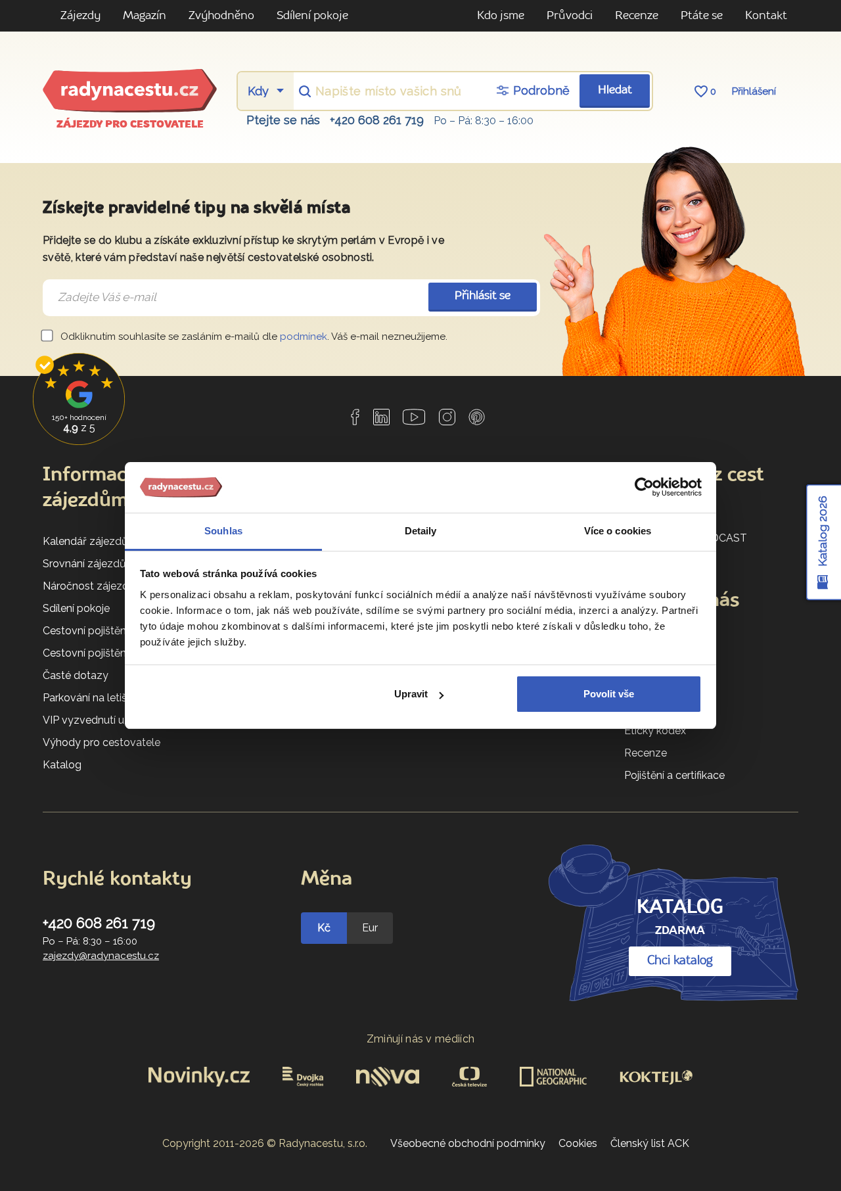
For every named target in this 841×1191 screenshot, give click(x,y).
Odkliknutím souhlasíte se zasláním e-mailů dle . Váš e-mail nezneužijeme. (252, 336)
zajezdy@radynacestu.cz (101, 956)
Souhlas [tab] (223, 530)
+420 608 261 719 (377, 120)
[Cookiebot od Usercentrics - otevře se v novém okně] (644, 488)
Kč (323, 928)
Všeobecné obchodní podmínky (467, 1143)
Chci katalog (680, 961)
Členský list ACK (649, 1143)
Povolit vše (608, 693)
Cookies (577, 1143)
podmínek (303, 336)
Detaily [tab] (421, 530)
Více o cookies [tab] (617, 530)
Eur (370, 928)
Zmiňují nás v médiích (421, 1039)
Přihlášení (754, 91)
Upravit (411, 693)
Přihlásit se (483, 296)
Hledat (615, 90)
